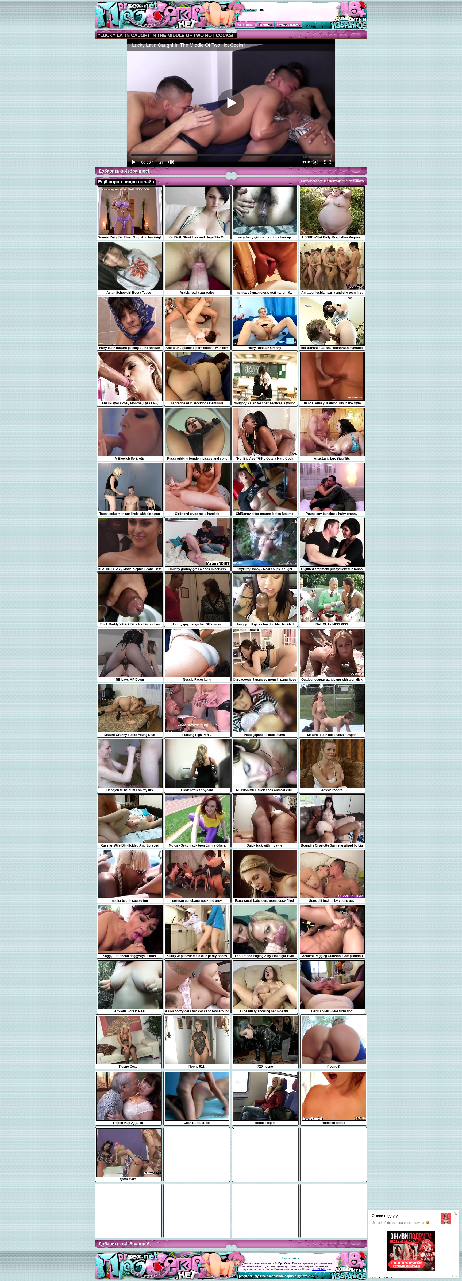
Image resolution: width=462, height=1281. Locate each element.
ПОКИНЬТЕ (319, 1269)
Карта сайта (290, 1258)
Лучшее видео (288, 24)
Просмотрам (332, 180)
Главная (265, 24)
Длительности (354, 180)
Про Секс (250, 10)
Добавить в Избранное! (124, 171)
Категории (245, 25)
